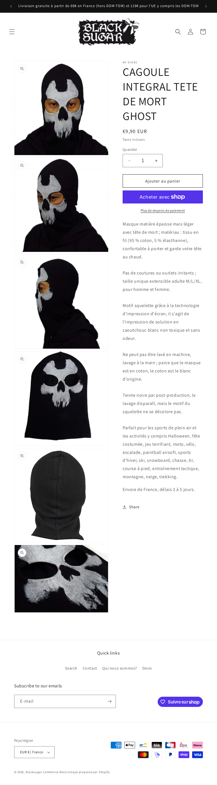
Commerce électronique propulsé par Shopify (76, 772)
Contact (90, 668)
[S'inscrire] (109, 701)
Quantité (130, 149)
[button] (12, 31)
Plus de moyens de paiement (163, 210)
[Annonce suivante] (206, 6)
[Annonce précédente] (11, 6)
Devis (147, 668)
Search (71, 668)
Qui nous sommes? (119, 668)
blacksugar (34, 772)
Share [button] (134, 506)
